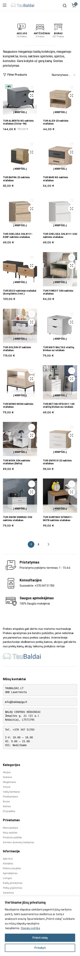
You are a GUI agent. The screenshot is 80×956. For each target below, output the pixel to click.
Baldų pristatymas (13, 883)
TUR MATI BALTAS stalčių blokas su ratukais (58, 349)
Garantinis (8, 892)
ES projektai (9, 811)
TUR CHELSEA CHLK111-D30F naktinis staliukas (18, 235)
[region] (40, 926)
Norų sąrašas (10, 832)
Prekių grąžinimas (12, 888)
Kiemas (7, 806)
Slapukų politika (30, 928)
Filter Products (17, 74)
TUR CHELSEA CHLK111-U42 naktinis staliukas (60, 235)
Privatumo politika (12, 837)
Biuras (58, 33)
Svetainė (7, 777)
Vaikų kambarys (11, 791)
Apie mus (8, 858)
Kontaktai (8, 863)
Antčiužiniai (42, 33)
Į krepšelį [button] (20, 112)
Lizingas (7, 878)
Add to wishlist (31, 87)
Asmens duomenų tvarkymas (18, 842)
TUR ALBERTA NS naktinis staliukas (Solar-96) (18, 122)
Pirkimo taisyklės (12, 868)
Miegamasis (9, 782)
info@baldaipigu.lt (16, 702)
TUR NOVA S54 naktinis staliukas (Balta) (16, 462)
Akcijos (22, 33)
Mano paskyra (10, 827)
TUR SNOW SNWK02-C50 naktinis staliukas (17, 518)
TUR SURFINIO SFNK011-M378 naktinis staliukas (58, 518)
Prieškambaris (10, 796)
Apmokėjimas (10, 873)
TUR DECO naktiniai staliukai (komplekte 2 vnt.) (19, 292)
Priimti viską (40, 937)
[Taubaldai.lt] (22, 5)
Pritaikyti (40, 947)
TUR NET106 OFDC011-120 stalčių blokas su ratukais (58, 405)
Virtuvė (6, 787)
